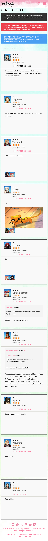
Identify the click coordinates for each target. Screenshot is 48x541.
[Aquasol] (7, 400)
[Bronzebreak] (7, 230)
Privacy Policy (35, 534)
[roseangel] (7, 57)
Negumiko (10, 308)
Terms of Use (18, 537)
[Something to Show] (16, 248)
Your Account (12, 534)
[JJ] (7, 485)
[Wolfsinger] (7, 174)
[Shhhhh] (18, 248)
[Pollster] (16, 102)
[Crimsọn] (7, 245)
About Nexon (30, 537)
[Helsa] (7, 335)
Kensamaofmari (12, 350)
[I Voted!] (13, 60)
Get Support (23, 534)
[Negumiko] (7, 99)
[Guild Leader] (13, 248)
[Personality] (18, 60)
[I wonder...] (16, 60)
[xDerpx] (7, 189)
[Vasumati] (7, 142)
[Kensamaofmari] (12, 174)
